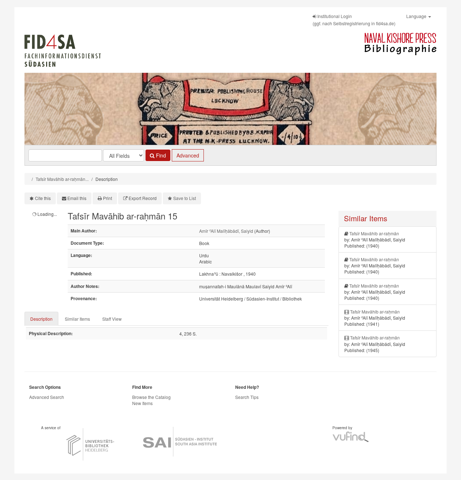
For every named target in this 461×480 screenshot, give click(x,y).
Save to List (184, 198)
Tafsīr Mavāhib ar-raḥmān (374, 233)
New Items (142, 403)
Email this (76, 198)
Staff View (112, 319)
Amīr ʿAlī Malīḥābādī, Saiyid (226, 231)
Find (160, 155)
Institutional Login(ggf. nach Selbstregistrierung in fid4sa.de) (354, 19)
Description (41, 319)
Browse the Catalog (151, 397)
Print (107, 198)
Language (417, 16)
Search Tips (247, 397)
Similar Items (77, 319)
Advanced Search (46, 397)
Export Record (143, 198)
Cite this (43, 198)
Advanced (187, 155)
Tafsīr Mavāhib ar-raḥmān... (62, 179)
